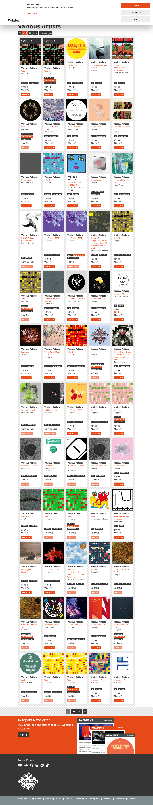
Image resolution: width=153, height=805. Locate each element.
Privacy (48, 799)
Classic (116, 132)
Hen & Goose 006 (74, 127)
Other (35, 33)
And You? (94, 516)
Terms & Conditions (73, 799)
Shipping (88, 799)
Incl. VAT (26, 90)
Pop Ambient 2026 (98, 127)
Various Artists (29, 68)
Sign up (23, 734)
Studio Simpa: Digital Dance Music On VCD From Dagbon (122, 67)
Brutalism (48, 304)
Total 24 (117, 238)
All (20, 33)
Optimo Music (119, 362)
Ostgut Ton (71, 471)
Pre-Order (25, 94)
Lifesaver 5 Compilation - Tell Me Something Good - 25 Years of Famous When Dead (100, 243)
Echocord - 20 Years (29, 466)
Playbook (25, 129)
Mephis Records (73, 301)
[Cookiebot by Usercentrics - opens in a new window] (13, 20)
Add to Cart (72, 94)
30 (91, 352)
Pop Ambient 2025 (51, 238)
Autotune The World (121, 73)
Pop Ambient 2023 (74, 410)
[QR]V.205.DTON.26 (75, 65)
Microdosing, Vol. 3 (52, 625)
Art (50, 33)
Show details (32, 13)
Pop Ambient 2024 (98, 299)
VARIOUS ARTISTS (72, 178)
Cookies (132, 799)
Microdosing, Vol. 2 (98, 680)
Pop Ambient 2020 (74, 625)
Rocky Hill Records (121, 296)
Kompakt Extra (27, 682)
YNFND (24, 354)
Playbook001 (26, 127)
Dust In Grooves (27, 243)
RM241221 (48, 466)
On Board (94, 70)
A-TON (23, 519)
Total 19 (47, 680)
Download (43, 33)
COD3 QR (71, 68)
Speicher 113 (26, 680)
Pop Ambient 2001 (98, 625)
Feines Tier (118, 521)
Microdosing (49, 627)
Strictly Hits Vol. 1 (28, 410)
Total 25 (47, 180)
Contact (38, 799)
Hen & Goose (72, 129)
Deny (135, 19)
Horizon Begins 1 (28, 180)
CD (30, 33)
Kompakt (25, 73)
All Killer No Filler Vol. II (76, 299)
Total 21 (47, 516)
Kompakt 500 (96, 180)
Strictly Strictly (27, 412)
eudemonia (48, 412)
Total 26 (24, 71)
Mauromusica (49, 132)
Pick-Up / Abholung (103, 799)
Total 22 (94, 410)
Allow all (135, 5)
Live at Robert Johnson (99, 250)
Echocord (25, 468)
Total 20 (94, 569)
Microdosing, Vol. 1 (121, 680)
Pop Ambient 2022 (121, 466)
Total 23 (70, 352)
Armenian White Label (122, 294)
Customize (134, 12)
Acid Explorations (51, 410)
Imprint (58, 799)
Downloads (120, 799)
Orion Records (27, 182)
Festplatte (25, 352)
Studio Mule (118, 185)
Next (75, 711)
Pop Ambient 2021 (51, 569)
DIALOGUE (25, 516)
